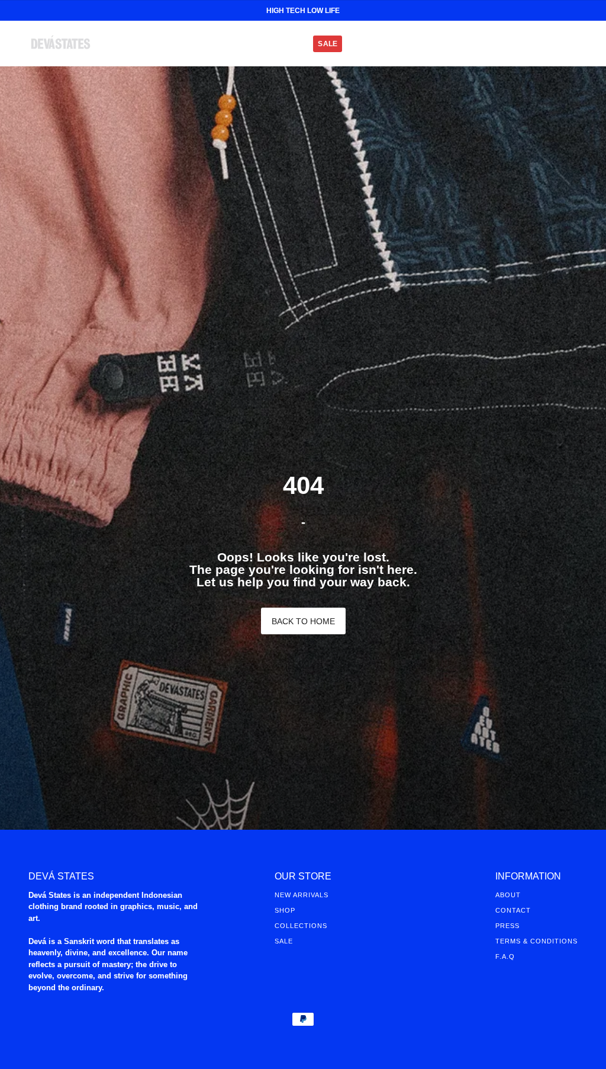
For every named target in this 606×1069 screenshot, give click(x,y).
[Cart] (572, 44)
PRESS (507, 925)
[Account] (550, 44)
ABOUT (508, 894)
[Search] (529, 44)
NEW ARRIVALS (301, 894)
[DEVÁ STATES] (60, 43)
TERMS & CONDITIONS (536, 941)
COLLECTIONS (301, 925)
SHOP (285, 910)
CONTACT (513, 910)
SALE (284, 941)
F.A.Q (505, 956)
